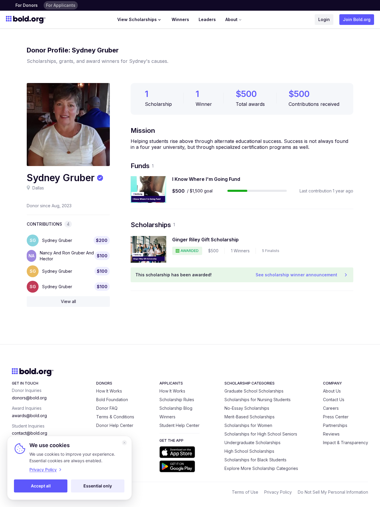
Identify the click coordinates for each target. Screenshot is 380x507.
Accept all (41, 485)
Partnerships (335, 425)
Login (324, 19)
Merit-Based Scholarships (249, 416)
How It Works (109, 390)
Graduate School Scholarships (254, 390)
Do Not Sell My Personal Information (333, 492)
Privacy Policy (278, 492)
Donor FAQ (107, 408)
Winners (180, 19)
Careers (331, 408)
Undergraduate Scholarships (252, 442)
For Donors (26, 5)
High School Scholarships (249, 451)
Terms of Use (245, 492)
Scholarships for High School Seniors (260, 433)
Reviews (331, 433)
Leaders (207, 19)
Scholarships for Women (248, 425)
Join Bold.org (356, 19)
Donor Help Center (114, 425)
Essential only (97, 485)
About (231, 19)
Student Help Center (179, 425)
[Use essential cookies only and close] (124, 442)
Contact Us (333, 399)
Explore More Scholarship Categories (261, 468)
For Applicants (60, 5)
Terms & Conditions (115, 416)
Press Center (336, 416)
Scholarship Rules (176, 399)
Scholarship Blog (175, 408)
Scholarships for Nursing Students (257, 399)
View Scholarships (137, 19)
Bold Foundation (112, 399)
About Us (332, 390)
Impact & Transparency (345, 442)
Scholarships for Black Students (255, 459)
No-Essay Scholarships (246, 408)
